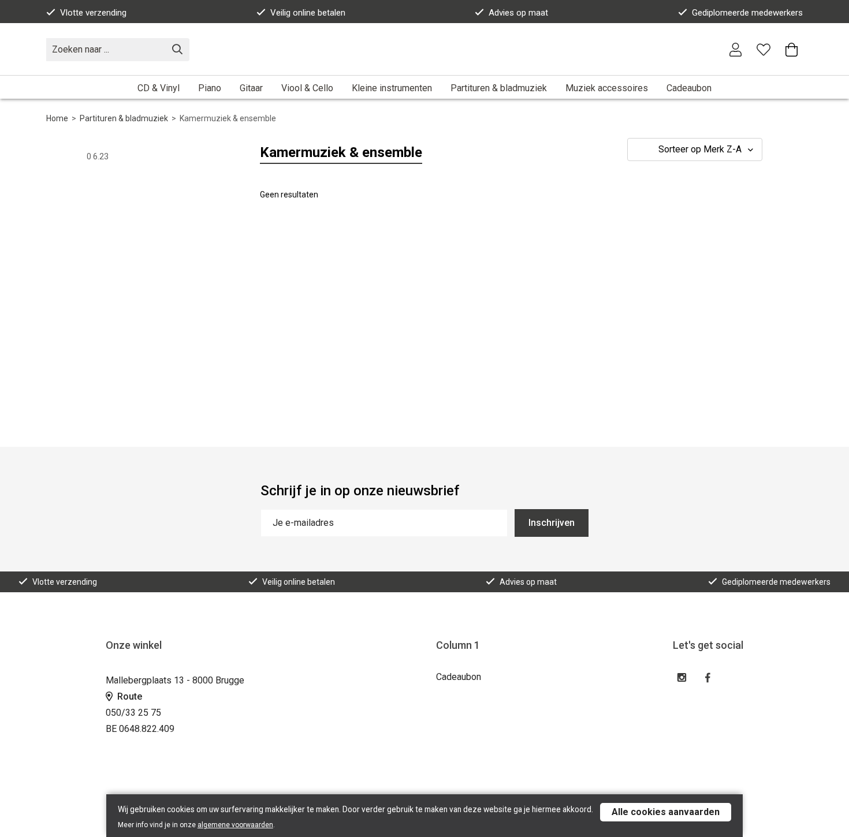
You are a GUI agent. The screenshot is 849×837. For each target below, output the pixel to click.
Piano (209, 88)
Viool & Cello (307, 88)
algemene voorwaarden (235, 825)
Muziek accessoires (606, 88)
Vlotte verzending (93, 13)
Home (57, 118)
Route (128, 696)
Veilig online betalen (307, 13)
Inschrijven (551, 522)
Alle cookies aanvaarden (666, 811)
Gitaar (251, 88)
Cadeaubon (689, 88)
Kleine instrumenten (392, 88)
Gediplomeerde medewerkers (747, 13)
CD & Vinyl (158, 88)
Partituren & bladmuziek (498, 88)
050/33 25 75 (133, 712)
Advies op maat (518, 13)
